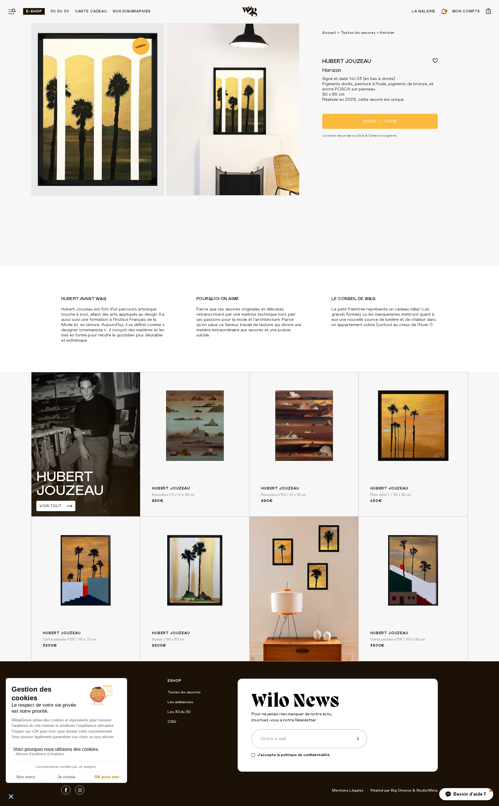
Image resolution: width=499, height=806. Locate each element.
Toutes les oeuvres (358, 32)
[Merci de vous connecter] (435, 60)
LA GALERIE (423, 11)
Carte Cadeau (91, 11)
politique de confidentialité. (305, 755)
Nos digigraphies (132, 11)
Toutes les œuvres (184, 692)
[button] (466, 794)
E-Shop (34, 11)
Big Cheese (401, 790)
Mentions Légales (348, 790)
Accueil (329, 32)
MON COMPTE (466, 11)
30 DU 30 (60, 11)
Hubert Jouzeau (346, 61)
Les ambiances (180, 702)
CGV (171, 722)
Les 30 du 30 (178, 712)
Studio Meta (427, 790)
